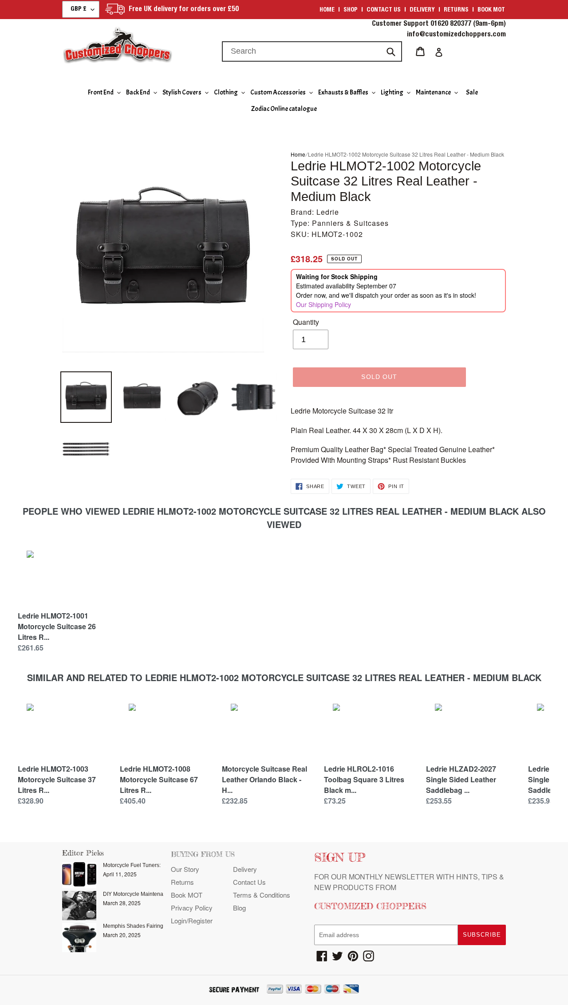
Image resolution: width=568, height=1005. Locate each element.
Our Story (185, 869)
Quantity (306, 322)
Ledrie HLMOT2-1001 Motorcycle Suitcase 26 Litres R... (57, 626)
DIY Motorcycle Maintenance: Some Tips (152, 894)
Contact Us (249, 882)
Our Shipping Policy (323, 304)
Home (327, 10)
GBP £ (79, 9)
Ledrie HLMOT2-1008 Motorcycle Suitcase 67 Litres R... (159, 779)
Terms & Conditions (261, 894)
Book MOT (491, 10)
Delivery (422, 10)
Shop (350, 10)
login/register (192, 920)
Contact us (384, 10)
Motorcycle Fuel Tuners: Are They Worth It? (154, 865)
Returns (456, 10)
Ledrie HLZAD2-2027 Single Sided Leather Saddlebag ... (461, 779)
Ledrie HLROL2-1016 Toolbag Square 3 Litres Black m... (364, 779)
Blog (239, 907)
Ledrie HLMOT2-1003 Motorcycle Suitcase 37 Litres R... (57, 779)
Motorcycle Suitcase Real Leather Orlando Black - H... (264, 779)
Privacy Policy (192, 907)
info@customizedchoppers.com (456, 35)
